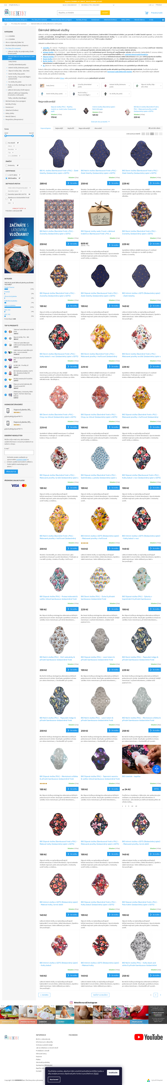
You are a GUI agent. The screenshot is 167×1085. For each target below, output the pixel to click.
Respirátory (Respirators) (14, 119)
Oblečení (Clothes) (12, 110)
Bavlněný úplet (14, 191)
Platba (38, 1059)
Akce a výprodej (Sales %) (15, 42)
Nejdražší (71, 128)
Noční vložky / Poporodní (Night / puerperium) (19, 78)
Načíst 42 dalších (100, 995)
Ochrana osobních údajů (44, 1045)
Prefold (7, 292)
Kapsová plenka (9, 305)
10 (132, 806)
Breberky (13, 165)
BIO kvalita (14, 178)
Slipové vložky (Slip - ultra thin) (18, 71)
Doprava (39, 1056)
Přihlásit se (11, 472)
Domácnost (9, 107)
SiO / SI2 (7, 310)
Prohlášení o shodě (42, 1051)
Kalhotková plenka (10, 301)
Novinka (12, 149)
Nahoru (45, 995)
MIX (11, 203)
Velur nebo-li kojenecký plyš (19, 188)
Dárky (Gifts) (10, 113)
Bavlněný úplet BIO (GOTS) (19, 194)
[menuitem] (15, 20)
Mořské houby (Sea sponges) (16, 101)
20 (136, 806)
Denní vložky (47, 59)
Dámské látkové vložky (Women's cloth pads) (21, 57)
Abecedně (98, 128)
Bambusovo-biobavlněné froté (18, 199)
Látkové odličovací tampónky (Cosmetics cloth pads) (18, 94)
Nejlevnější (59, 128)
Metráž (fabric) (11, 116)
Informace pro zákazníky (90, 5)
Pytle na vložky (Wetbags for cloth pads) (19, 86)
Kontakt (38, 1071)
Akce (11, 146)
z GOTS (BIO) (14, 175)
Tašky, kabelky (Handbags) (17, 98)
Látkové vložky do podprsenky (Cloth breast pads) (21, 52)
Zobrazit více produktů (99, 122)
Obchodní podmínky (43, 1062)
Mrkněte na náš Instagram (85, 1002)
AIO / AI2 (7, 314)
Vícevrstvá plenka (10, 296)
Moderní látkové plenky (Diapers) (17, 45)
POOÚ (96, 1073)
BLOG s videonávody (70, 5)
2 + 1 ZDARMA (10, 39)
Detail (156, 789)
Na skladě (13, 143)
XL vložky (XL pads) (14, 82)
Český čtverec (9, 287)
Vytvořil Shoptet (157, 1080)
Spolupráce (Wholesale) (44, 1065)
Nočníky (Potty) (11, 104)
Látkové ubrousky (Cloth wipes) (18, 90)
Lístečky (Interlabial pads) (17, 64)
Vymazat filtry (18, 208)
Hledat (105, 13)
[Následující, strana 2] (156, 995)
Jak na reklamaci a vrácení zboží (47, 1048)
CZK (150, 5)
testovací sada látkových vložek (119, 72)
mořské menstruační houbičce (136, 54)
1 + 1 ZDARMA (10, 36)
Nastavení (54, 1079)
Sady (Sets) (12, 61)
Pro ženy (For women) (13, 48)
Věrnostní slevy (41, 1054)
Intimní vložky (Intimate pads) (18, 68)
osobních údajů (21, 459)
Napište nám (40, 1068)
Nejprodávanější (84, 128)
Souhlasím (113, 1072)
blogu (62, 78)
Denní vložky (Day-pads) (16, 74)
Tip (10, 152)
